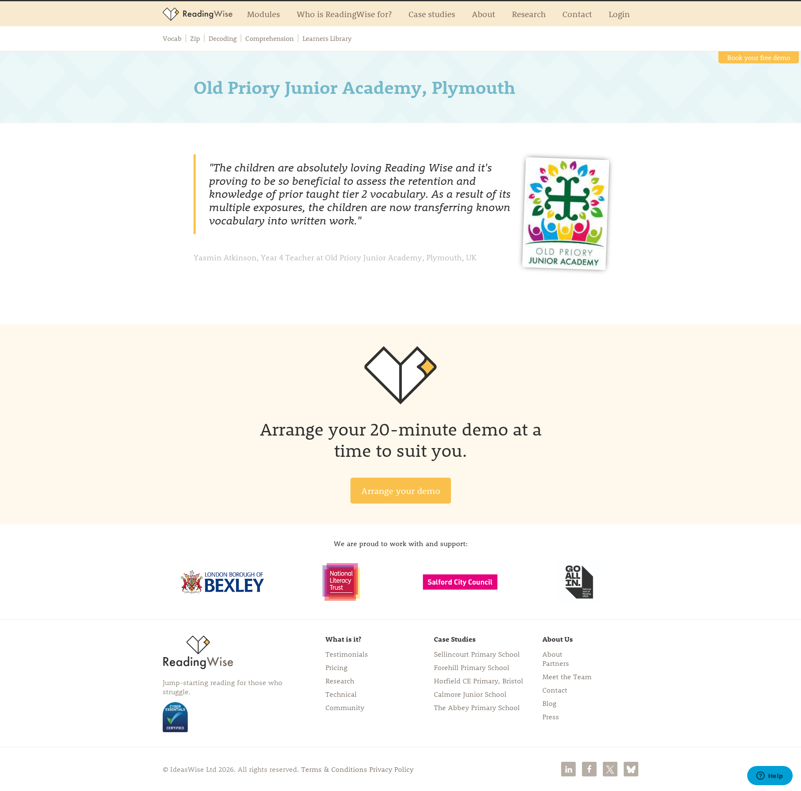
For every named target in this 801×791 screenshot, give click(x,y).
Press (550, 716)
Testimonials (346, 653)
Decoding (223, 38)
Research (529, 13)
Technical (341, 693)
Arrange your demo (400, 490)
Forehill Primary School (471, 667)
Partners (555, 663)
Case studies (431, 13)
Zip (195, 38)
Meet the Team (567, 676)
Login (619, 13)
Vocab (172, 38)
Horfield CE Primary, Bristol (478, 680)
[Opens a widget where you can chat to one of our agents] (770, 776)
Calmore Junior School (470, 693)
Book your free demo (758, 57)
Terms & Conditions (334, 768)
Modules (263, 13)
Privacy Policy (391, 768)
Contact (577, 13)
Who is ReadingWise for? (344, 13)
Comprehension (269, 38)
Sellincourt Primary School (477, 653)
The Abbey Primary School (477, 707)
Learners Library (327, 38)
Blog (549, 703)
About (483, 13)
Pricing (336, 667)
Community (344, 707)
